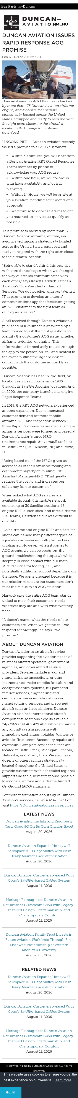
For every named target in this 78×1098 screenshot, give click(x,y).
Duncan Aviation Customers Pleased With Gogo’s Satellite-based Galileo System (39, 878)
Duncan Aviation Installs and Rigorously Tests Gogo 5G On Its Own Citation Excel (39, 824)
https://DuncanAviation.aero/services (41, 805)
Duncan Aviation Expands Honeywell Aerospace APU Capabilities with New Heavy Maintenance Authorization (39, 851)
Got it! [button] (10, 1092)
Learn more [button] (62, 1080)
